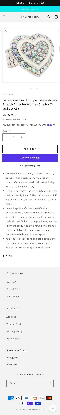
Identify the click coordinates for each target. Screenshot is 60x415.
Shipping (5, 119)
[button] (4, 16)
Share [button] (9, 255)
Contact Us (12, 281)
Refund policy (13, 338)
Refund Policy (13, 289)
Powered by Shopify (37, 409)
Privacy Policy (13, 296)
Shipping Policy (14, 331)
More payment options (30, 165)
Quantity (6, 130)
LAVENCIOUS (26, 409)
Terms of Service (14, 324)
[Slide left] (23, 88)
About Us (11, 316)
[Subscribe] (49, 383)
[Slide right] (37, 88)
